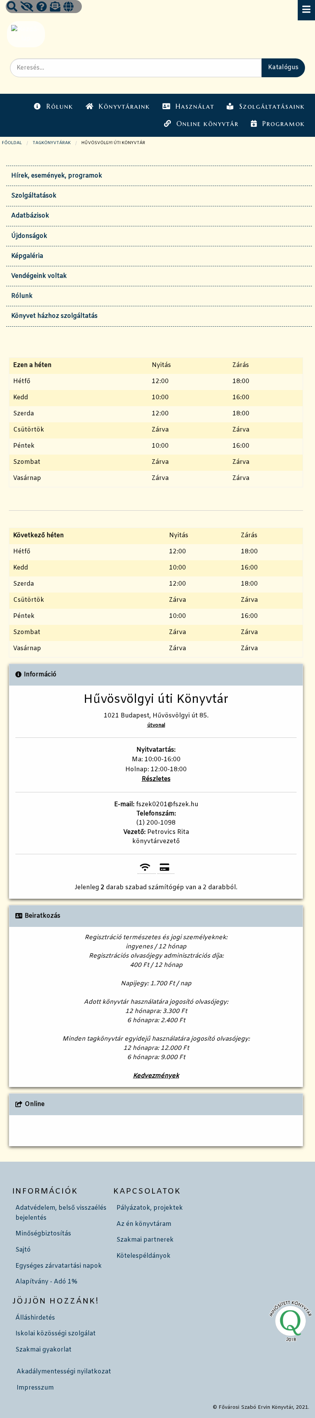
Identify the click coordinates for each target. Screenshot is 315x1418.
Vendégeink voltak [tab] (39, 276)
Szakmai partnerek (145, 1240)
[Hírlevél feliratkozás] (55, 8)
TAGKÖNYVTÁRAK (52, 143)
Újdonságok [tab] (29, 236)
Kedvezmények (156, 1076)
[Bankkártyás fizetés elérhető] (166, 868)
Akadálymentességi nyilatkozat (64, 1372)
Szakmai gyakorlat (43, 1350)
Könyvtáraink (124, 106)
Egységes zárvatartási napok (58, 1266)
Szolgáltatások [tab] (33, 196)
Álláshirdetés (35, 1318)
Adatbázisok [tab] (30, 216)
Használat (195, 106)
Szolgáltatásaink (272, 106)
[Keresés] (12, 8)
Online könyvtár (207, 124)
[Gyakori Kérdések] (41, 8)
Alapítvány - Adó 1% (46, 1282)
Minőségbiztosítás (43, 1234)
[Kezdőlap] (25, 34)
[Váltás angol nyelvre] (68, 8)
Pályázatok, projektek (149, 1208)
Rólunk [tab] (22, 296)
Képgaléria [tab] (27, 256)
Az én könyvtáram (143, 1224)
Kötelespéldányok (143, 1256)
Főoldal (12, 143)
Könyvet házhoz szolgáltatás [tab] (54, 316)
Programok (283, 124)
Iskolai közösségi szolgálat (55, 1334)
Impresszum (35, 1388)
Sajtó (23, 1250)
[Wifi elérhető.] (147, 868)
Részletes (156, 779)
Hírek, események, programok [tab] (56, 176)
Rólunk (59, 106)
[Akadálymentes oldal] (26, 8)
